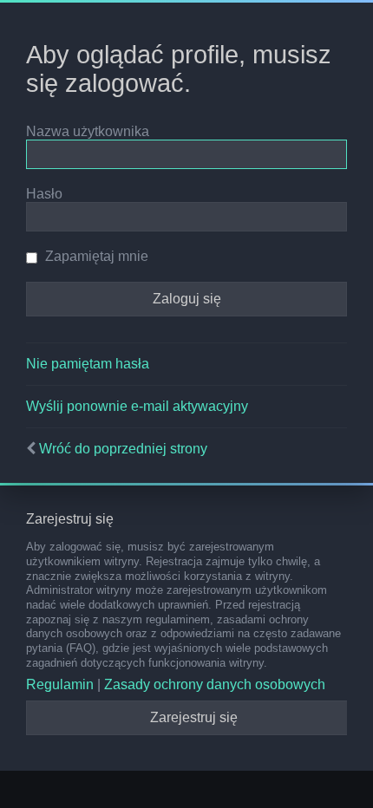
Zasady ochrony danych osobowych (214, 684)
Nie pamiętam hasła (87, 363)
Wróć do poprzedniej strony (123, 448)
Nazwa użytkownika (87, 131)
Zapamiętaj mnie (95, 256)
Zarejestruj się (194, 717)
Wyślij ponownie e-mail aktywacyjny (137, 406)
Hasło (44, 193)
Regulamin (60, 684)
